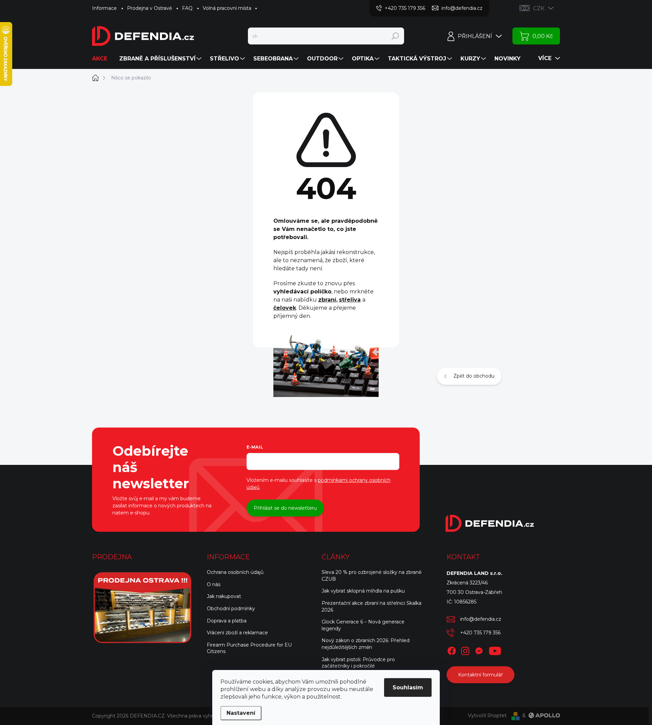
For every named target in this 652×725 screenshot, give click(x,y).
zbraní (327, 299)
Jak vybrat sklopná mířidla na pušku (363, 591)
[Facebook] (452, 650)
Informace (104, 8)
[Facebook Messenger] (479, 650)
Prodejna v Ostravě (149, 8)
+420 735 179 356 (480, 633)
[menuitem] (102, 59)
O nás (213, 584)
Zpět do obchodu (473, 376)
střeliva (350, 299)
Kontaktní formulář (480, 675)
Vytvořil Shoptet (487, 715)
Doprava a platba (227, 621)
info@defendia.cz (480, 619)
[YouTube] (495, 650)
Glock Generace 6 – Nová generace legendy (363, 625)
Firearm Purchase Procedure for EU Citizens (249, 648)
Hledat (395, 36)
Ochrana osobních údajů (235, 572)
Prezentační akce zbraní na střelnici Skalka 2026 (371, 606)
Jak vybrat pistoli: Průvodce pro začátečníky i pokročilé (358, 662)
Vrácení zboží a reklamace (237, 633)
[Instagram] (465, 650)
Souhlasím (408, 687)
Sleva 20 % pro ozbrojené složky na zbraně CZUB (371, 575)
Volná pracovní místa (227, 8)
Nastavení (241, 713)
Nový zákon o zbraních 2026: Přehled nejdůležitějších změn (366, 643)
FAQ (187, 8)
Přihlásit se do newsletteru (285, 508)
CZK (538, 8)
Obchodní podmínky (231, 608)
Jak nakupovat (224, 596)
